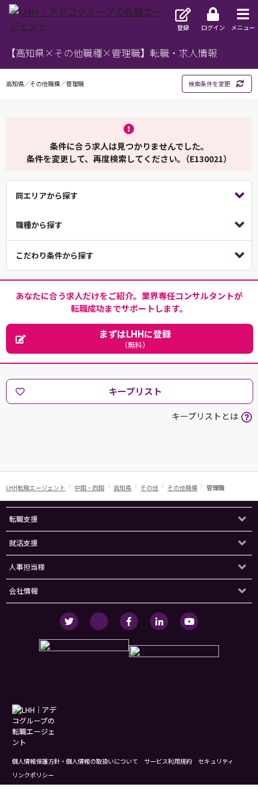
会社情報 (23, 590)
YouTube (189, 621)
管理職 (215, 487)
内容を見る (129, 196)
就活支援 (23, 542)
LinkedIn (159, 621)
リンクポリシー (33, 774)
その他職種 (182, 487)
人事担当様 (27, 566)
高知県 (122, 487)
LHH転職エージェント (35, 487)
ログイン (213, 27)
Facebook (129, 621)
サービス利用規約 (168, 761)
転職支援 (23, 519)
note (99, 621)
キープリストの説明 (246, 417)
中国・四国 (89, 487)
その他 (149, 487)
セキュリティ (215, 761)
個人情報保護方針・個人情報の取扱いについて (75, 761)
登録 (183, 27)
